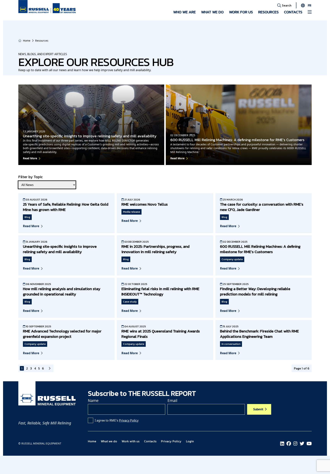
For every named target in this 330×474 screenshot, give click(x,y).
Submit (258, 409)
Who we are (184, 12)
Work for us (241, 12)
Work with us (130, 441)
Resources (268, 12)
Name (93, 400)
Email (172, 400)
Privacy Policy (128, 420)
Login (190, 441)
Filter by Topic (30, 176)
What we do (212, 12)
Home (26, 40)
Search (286, 5)
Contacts (293, 12)
